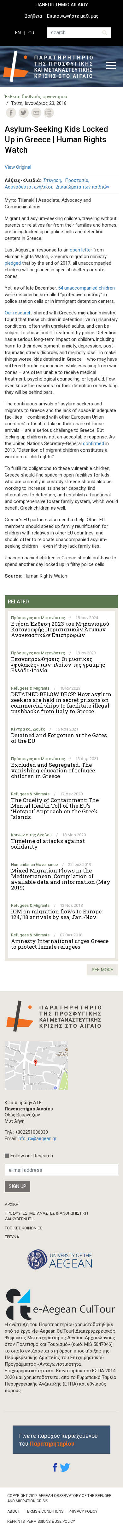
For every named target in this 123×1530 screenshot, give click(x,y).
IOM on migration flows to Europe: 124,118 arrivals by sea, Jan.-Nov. (56, 914)
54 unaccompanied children (86, 288)
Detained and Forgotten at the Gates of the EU (59, 738)
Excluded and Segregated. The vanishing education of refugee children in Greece (53, 770)
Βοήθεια (33, 16)
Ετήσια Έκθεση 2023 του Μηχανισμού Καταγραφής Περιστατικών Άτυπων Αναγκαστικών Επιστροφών (60, 629)
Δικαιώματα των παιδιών (82, 187)
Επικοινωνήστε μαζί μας (72, 16)
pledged (13, 263)
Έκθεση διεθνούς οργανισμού (36, 96)
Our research (18, 313)
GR (31, 33)
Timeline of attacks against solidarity (48, 844)
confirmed (93, 443)
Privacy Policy (82, 1511)
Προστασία (76, 180)
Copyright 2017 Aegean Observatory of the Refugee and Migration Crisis (59, 1498)
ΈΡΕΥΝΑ (12, 1236)
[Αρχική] (50, 66)
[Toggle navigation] (111, 66)
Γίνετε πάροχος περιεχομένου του (58, 1439)
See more (102, 970)
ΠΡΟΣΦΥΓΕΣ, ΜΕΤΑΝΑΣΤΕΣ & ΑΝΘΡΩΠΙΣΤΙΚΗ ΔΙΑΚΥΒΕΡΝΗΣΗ (46, 1216)
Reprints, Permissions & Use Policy (41, 1521)
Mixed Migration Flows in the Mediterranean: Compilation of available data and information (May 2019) (60, 879)
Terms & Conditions (44, 1511)
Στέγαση (52, 180)
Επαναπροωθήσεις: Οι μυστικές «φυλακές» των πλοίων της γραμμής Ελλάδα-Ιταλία (58, 664)
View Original (18, 167)
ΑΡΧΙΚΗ (12, 1204)
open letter (81, 250)
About (13, 1511)
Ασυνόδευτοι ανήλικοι (28, 187)
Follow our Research (31, 1156)
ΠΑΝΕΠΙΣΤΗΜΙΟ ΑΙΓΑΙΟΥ (61, 5)
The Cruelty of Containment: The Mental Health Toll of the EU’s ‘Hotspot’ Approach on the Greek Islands (55, 808)
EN (18, 33)
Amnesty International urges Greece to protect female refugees (59, 944)
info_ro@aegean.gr (37, 1138)
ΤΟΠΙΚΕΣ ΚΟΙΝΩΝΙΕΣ (23, 1228)
